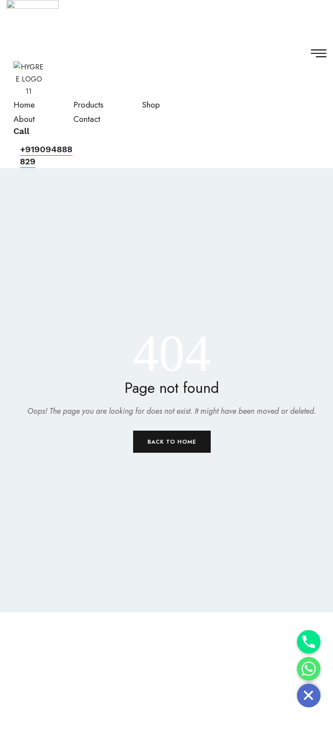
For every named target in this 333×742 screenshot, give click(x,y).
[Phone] (308, 642)
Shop (151, 105)
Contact (86, 119)
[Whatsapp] (308, 668)
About (24, 119)
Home (24, 105)
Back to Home (171, 442)
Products (88, 105)
